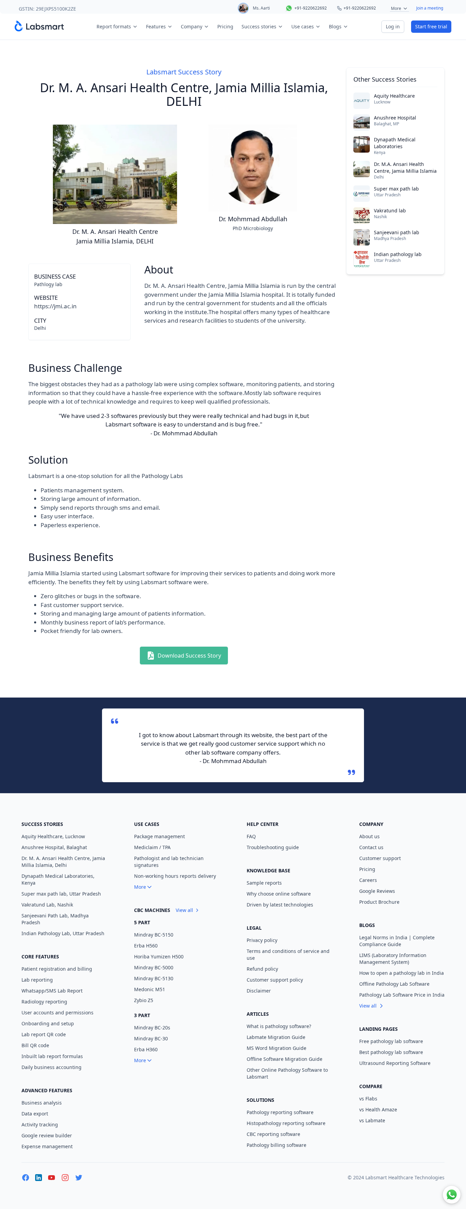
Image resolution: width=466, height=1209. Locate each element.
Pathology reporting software (280, 1112)
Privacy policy (262, 940)
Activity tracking (39, 1124)
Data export (34, 1113)
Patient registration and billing (56, 969)
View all (184, 910)
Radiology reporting (44, 1001)
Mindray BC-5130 (153, 978)
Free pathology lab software (391, 1041)
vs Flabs (368, 1098)
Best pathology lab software (391, 1052)
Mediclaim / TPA (152, 847)
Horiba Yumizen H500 (159, 956)
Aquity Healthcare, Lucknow (53, 836)
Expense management (47, 1146)
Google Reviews (377, 891)
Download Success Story (189, 655)
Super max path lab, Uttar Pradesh (61, 893)
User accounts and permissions (57, 1012)
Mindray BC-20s (152, 1027)
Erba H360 (146, 1049)
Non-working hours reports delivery (175, 876)
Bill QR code (35, 1045)
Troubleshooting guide (273, 847)
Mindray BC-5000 (153, 967)
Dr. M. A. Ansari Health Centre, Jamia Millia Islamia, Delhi (63, 861)
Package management (159, 836)
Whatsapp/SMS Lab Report (52, 990)
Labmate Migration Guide (276, 1037)
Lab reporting (37, 979)
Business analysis (41, 1102)
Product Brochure (379, 902)
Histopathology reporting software (286, 1123)
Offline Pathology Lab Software (394, 984)
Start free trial (431, 26)
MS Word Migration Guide (276, 1048)
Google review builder (46, 1135)
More (396, 8)
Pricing (225, 26)
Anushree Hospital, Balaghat (54, 847)
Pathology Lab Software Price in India (402, 995)
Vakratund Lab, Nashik (47, 904)
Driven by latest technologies (280, 904)
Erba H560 (146, 945)
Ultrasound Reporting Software (395, 1063)
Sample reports (264, 883)
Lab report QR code (43, 1034)
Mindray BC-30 (151, 1038)
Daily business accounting (51, 1067)
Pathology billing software (276, 1145)
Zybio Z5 (143, 1000)
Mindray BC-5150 (153, 934)
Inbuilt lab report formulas (52, 1056)
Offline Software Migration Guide (284, 1059)
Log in (393, 26)
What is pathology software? (279, 1026)
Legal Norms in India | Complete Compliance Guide (397, 940)
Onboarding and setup (47, 1023)
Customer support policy (275, 979)
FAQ (251, 836)
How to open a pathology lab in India (401, 973)
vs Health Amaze (378, 1109)
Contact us (371, 847)
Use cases (302, 26)
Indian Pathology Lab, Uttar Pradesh (62, 933)
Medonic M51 (149, 989)
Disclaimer (259, 990)
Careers (368, 880)
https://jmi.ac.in (55, 306)
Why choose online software (279, 893)
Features (156, 26)
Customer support (380, 858)
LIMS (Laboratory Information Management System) (392, 958)
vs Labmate (372, 1120)
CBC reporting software (273, 1134)
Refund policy (262, 969)
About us (369, 836)
